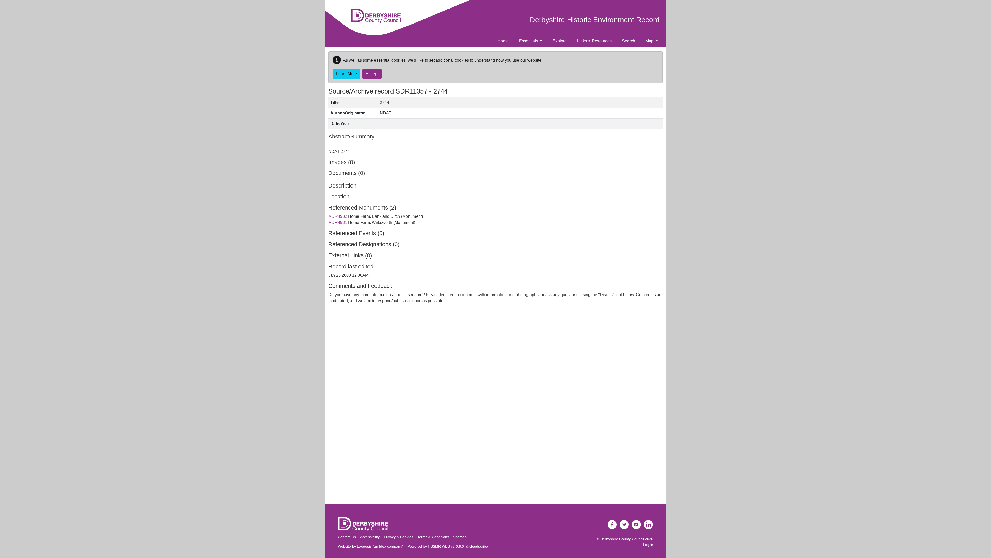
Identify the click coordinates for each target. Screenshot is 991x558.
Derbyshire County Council (622, 539)
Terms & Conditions (433, 537)
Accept (372, 74)
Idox (382, 546)
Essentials (529, 41)
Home (503, 41)
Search (628, 41)
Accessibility (370, 537)
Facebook (612, 524)
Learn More (346, 74)
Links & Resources (594, 41)
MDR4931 (337, 222)
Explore (560, 41)
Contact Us (347, 537)
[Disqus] (495, 377)
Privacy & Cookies (398, 537)
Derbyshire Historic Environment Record (595, 20)
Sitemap (460, 537)
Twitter (624, 524)
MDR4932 (337, 216)
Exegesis (364, 546)
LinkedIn (648, 524)
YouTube (636, 524)
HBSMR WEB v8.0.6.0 (447, 546)
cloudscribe (478, 546)
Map (649, 41)
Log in (648, 544)
